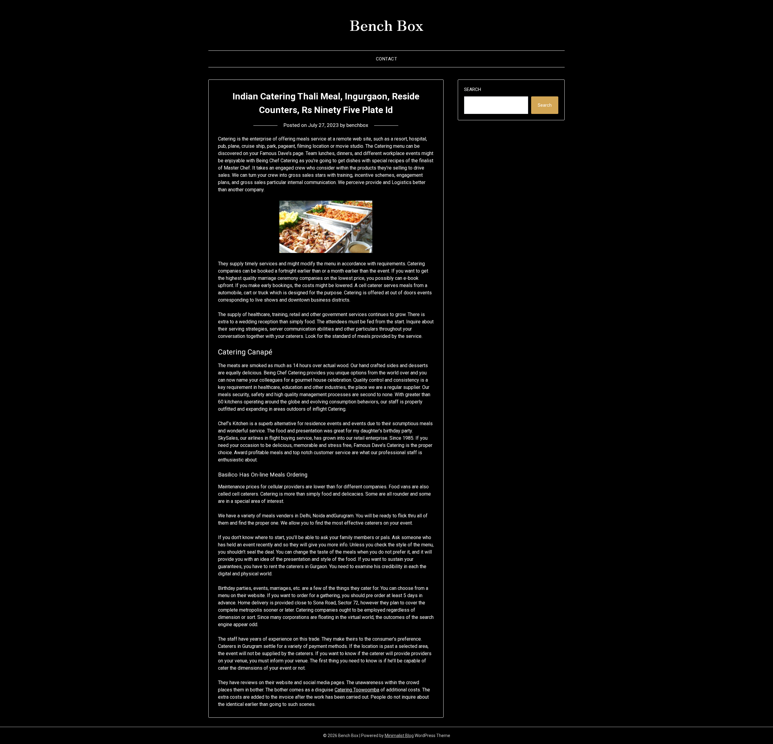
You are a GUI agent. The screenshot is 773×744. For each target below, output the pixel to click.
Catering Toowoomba (357, 690)
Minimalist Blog (399, 735)
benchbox (357, 125)
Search (472, 89)
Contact (386, 59)
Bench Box (386, 24)
